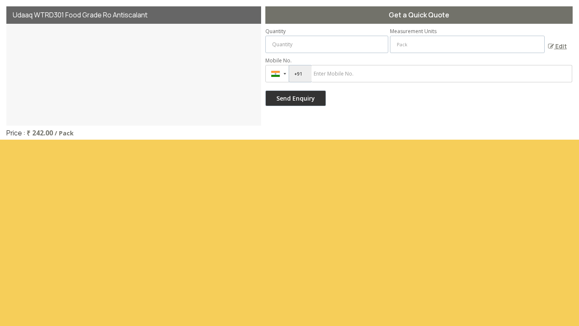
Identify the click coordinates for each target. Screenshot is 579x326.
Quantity (275, 31)
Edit (560, 46)
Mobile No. (278, 60)
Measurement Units (413, 31)
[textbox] (467, 44)
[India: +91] (277, 73)
